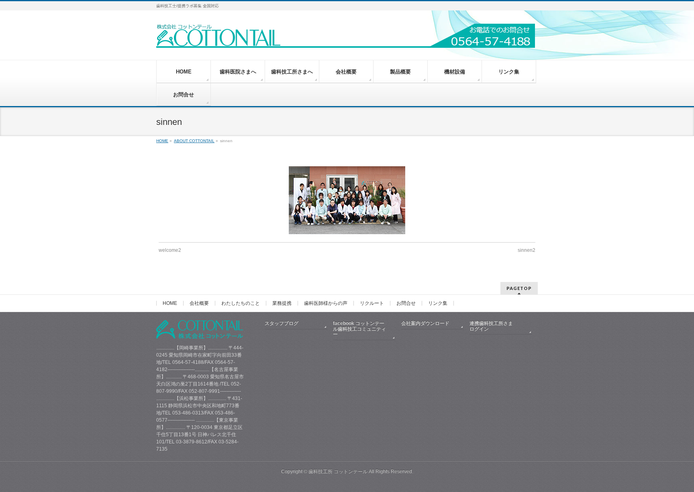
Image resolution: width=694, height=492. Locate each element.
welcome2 (170, 250)
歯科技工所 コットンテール (337, 471)
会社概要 (199, 303)
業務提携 (282, 303)
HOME (162, 141)
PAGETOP (519, 288)
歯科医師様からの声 (325, 303)
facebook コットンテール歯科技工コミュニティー (359, 329)
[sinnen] (347, 200)
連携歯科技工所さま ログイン (496, 326)
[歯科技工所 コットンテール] (345, 38)
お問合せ (406, 303)
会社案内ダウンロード (425, 323)
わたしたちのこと (240, 303)
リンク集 (437, 303)
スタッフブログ (281, 323)
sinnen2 (526, 250)
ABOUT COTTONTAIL (194, 141)
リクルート (372, 303)
